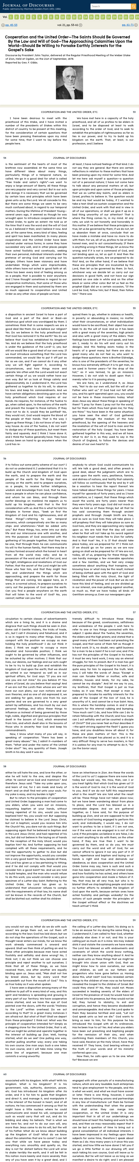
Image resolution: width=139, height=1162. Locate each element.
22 (131, 17)
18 (108, 17)
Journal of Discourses (28, 5)
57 (134, 612)
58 (4, 766)
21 (125, 17)
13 (79, 17)
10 (62, 17)
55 (134, 308)
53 (134, 112)
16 (97, 17)
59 (134, 920)
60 (4, 1074)
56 (4, 458)
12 (74, 17)
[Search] (133, 6)
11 (68, 17)
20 (120, 17)
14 (85, 17)
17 (102, 17)
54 (4, 157)
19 (114, 17)
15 (91, 17)
